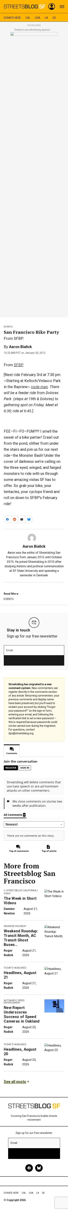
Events (8, 326)
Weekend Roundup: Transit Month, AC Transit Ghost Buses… (21, 938)
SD (54, 17)
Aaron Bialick (20, 346)
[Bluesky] (39, 1168)
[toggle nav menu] (62, 6)
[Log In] (51, 6)
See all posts (15, 1081)
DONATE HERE (12, 17)
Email (9, 650)
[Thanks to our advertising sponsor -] (34, 173)
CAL (28, 17)
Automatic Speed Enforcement (14, 1001)
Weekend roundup (15, 926)
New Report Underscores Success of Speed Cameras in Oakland (22, 1014)
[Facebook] (29, 1168)
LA (46, 17)
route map (39, 386)
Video (7, 893)
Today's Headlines (15, 968)
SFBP (18, 365)
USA (37, 17)
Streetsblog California (21, 890)
